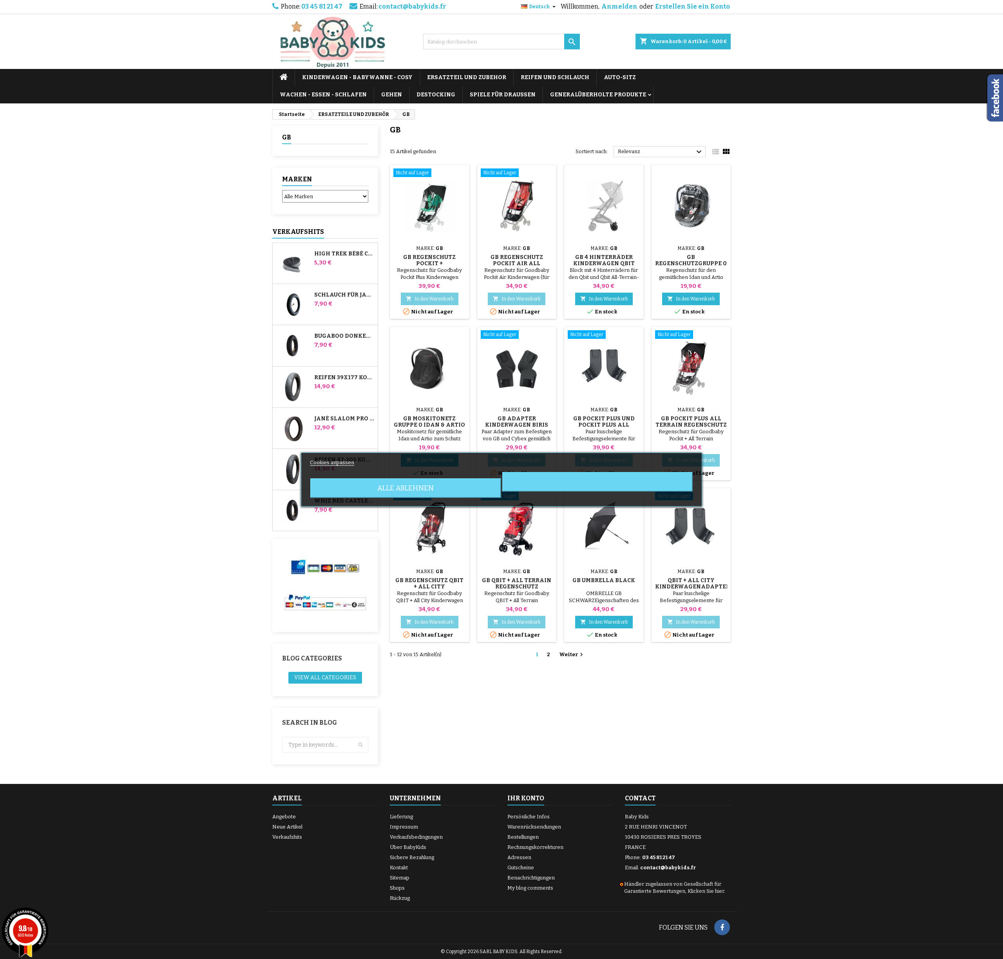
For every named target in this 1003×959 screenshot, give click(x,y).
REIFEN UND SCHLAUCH (555, 77)
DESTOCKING (435, 94)
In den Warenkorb (429, 299)
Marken (297, 179)
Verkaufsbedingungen (416, 837)
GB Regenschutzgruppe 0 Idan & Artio (691, 263)
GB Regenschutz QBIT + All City (429, 583)
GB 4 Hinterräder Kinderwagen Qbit (604, 260)
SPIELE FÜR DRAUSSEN (503, 94)
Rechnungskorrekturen (535, 847)
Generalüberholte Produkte (598, 94)
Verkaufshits (298, 231)
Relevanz (661, 152)
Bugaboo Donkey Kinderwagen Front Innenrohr (344, 336)
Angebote (284, 817)
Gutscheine (520, 867)
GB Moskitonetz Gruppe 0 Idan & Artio (429, 421)
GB (286, 137)
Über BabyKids (408, 847)
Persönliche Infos (528, 817)
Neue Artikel (287, 827)
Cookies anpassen (332, 462)
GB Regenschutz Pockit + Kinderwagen (429, 263)
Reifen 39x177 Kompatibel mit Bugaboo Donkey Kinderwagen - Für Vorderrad (344, 378)
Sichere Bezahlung (412, 857)
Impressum (404, 827)
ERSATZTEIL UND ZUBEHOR (466, 77)
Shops (397, 888)
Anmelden (619, 6)
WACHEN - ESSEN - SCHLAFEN (323, 94)
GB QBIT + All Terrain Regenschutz (516, 583)
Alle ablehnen (405, 488)
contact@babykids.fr (412, 6)
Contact (640, 798)
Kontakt (399, 867)
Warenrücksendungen (534, 827)
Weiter (572, 654)
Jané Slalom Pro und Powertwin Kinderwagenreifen (344, 419)
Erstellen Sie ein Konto (692, 6)
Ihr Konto (525, 798)
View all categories (325, 677)
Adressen (519, 857)
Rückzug (400, 898)
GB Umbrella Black (603, 580)
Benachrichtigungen (531, 878)
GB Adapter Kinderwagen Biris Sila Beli (516, 424)
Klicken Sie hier (706, 891)
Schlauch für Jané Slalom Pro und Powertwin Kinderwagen (344, 295)
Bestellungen (523, 837)
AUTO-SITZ (620, 77)
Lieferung (401, 817)
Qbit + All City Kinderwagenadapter (692, 583)
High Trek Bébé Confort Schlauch (344, 254)
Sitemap (399, 878)
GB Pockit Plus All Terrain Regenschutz (691, 421)
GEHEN (391, 94)
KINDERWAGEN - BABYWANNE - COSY (357, 77)
